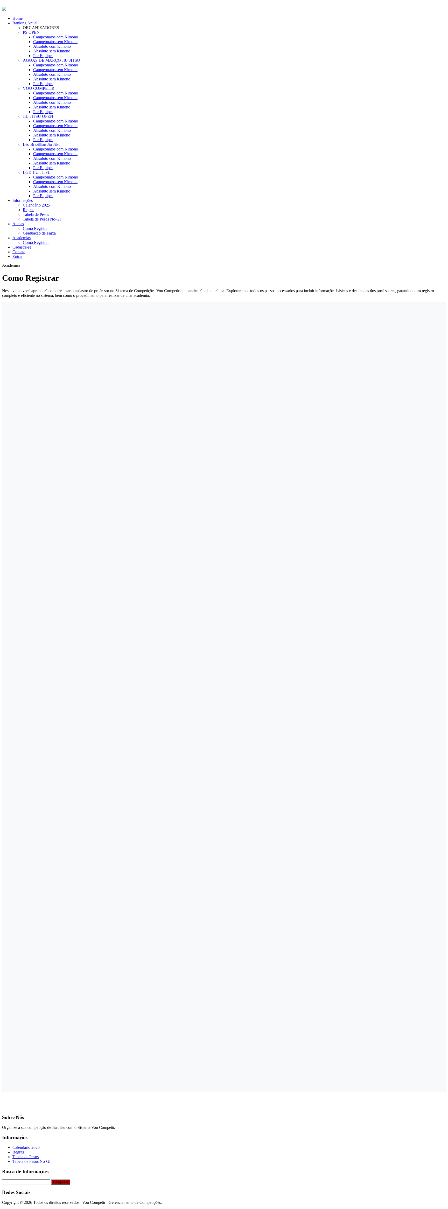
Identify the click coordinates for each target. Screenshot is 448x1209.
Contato (18, 252)
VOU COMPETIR (38, 88)
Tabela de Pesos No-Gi (42, 219)
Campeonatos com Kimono (55, 37)
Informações (22, 200)
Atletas (18, 224)
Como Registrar (36, 228)
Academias (21, 238)
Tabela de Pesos (36, 214)
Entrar (17, 256)
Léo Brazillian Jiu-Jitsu (41, 144)
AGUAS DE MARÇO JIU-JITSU (51, 60)
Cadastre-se (21, 247)
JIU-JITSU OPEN (38, 116)
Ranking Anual (24, 23)
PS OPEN (31, 32)
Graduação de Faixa (39, 233)
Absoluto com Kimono (52, 46)
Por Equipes (43, 55)
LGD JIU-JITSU (37, 172)
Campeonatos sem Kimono (55, 41)
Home (17, 18)
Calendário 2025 (36, 205)
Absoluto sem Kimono (51, 51)
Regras (28, 210)
